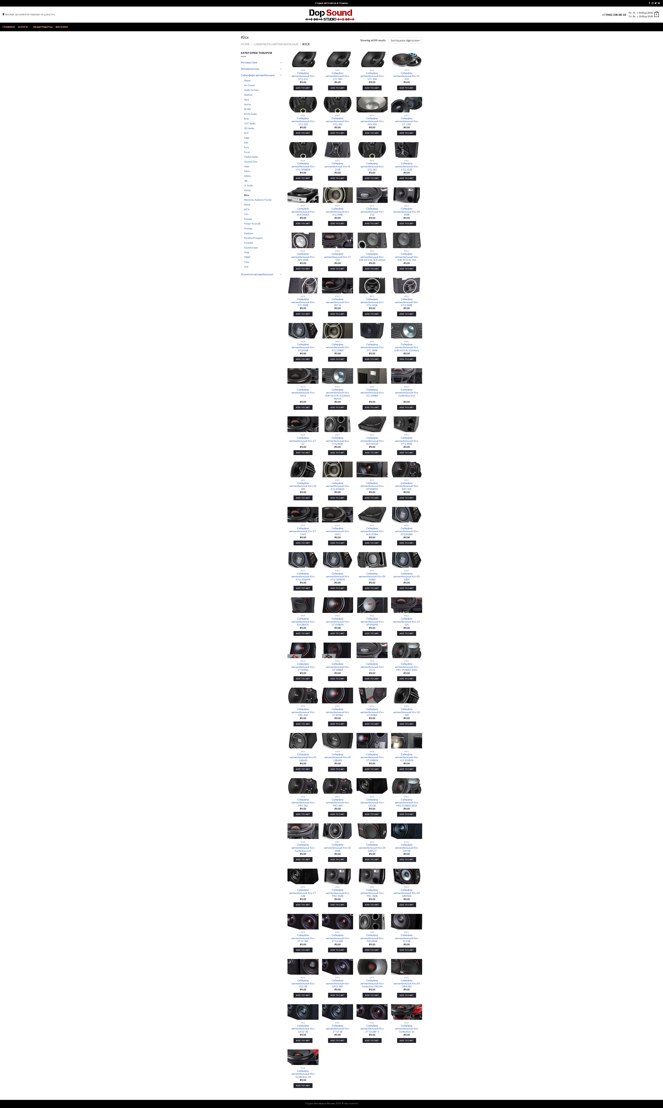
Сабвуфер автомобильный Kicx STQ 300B (406, 302)
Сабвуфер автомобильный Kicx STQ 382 (372, 166)
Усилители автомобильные (257, 274)
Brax (246, 118)
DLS (246, 133)
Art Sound (249, 85)
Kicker (247, 190)
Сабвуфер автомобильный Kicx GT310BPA (337, 621)
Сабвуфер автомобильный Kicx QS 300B (337, 847)
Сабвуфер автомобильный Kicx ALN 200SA (303, 211)
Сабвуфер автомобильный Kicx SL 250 (406, 76)
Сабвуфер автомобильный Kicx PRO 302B (337, 893)
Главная (9, 27)
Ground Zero (250, 161)
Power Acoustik (252, 223)
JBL (246, 180)
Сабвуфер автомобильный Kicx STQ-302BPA (337, 576)
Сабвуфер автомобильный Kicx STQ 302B (372, 302)
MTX (246, 209)
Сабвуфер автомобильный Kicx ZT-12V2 (303, 531)
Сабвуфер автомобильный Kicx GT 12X (337, 256)
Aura (246, 99)
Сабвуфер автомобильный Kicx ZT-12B (303, 893)
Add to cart (303, 88)
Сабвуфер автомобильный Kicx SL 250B (337, 166)
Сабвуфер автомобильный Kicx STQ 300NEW (303, 166)
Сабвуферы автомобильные (276, 44)
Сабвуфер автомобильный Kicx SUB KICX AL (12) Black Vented (337, 394)
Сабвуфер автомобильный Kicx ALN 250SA (372, 531)
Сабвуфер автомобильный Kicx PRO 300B (372, 893)
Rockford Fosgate (253, 238)
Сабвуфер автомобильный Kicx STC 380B (372, 347)
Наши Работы (42, 27)
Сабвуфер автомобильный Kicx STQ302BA (406, 531)
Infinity (247, 176)
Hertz (247, 171)
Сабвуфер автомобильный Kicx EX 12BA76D (406, 983)
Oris (246, 214)
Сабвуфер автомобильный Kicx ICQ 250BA (337, 347)
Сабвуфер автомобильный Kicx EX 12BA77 (372, 847)
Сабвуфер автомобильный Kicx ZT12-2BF (303, 938)
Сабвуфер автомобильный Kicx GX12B (372, 802)
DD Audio (249, 128)
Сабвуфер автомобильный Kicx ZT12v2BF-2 (372, 1028)
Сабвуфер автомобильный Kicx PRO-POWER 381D (406, 802)
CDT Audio (250, 123)
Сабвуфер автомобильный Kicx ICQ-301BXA (337, 486)
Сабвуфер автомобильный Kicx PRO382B (372, 938)
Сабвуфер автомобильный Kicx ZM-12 (337, 302)
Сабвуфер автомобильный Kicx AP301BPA (372, 621)
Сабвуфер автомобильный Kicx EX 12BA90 (303, 757)
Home (245, 44)
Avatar (247, 104)
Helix (246, 166)
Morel (247, 204)
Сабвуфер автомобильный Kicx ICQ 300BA (372, 392)
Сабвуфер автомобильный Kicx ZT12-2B (337, 1028)
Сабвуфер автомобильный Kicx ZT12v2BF (337, 938)
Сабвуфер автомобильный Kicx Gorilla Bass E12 (406, 392)
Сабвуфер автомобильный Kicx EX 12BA (406, 576)
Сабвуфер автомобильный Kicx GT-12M (406, 121)
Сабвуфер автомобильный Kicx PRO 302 (303, 712)
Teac (246, 262)
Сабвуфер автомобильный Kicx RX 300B (406, 211)
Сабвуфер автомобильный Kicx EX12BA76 (303, 621)
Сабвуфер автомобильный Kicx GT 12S (406, 621)
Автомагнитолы (250, 68)
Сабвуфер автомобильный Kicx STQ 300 (337, 121)
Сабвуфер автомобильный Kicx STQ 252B (406, 166)
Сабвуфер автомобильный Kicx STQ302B (303, 347)
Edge (246, 137)
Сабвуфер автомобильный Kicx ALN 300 (372, 121)
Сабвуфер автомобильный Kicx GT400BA (372, 712)
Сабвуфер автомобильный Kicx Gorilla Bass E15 (303, 847)
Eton (246, 147)
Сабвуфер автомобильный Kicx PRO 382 (303, 802)
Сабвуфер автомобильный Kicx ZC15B (406, 938)
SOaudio (248, 242)
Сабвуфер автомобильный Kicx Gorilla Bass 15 (406, 1028)
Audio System (251, 90)
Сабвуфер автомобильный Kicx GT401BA (337, 712)
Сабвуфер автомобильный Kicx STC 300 (372, 76)
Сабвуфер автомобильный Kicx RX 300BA (372, 576)
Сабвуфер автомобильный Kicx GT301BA (303, 666)
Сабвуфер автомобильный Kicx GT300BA (337, 666)
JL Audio (248, 185)
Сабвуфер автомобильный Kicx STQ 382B (406, 440)
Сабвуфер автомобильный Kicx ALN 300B (303, 256)
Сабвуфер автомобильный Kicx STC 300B (303, 302)
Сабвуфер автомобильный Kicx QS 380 (303, 486)
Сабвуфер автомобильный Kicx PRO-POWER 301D (406, 666)
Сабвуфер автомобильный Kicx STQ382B (337, 440)
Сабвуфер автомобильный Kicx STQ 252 (303, 76)
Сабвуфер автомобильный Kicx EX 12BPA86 (406, 893)
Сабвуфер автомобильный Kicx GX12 (303, 392)
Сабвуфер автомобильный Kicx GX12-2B (303, 1028)
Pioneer (248, 219)
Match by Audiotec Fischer (258, 199)
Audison (248, 94)
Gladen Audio (251, 156)
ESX (246, 142)
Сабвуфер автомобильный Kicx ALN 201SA (372, 440)
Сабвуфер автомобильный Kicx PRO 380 (337, 802)
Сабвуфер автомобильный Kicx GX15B (406, 847)
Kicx (246, 195)
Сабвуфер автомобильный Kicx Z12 (372, 211)
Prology (248, 228)
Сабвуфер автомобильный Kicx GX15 (337, 531)
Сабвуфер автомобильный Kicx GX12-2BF (337, 983)
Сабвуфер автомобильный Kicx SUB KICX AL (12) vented (372, 256)
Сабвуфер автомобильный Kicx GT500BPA (372, 757)
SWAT (247, 257)
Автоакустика (249, 62)
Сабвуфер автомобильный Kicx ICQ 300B (337, 211)
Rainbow (248, 233)
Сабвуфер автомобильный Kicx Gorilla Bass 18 (303, 1073)
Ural (246, 266)
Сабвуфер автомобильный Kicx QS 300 (406, 712)
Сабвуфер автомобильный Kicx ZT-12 (303, 440)
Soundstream (251, 247)
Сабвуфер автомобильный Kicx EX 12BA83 (337, 757)
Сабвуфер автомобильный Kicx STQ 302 (303, 121)
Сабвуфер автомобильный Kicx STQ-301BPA (303, 576)
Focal (247, 152)
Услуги (23, 27)
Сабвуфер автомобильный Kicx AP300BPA (372, 486)
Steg (246, 252)
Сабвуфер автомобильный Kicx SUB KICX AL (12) (406, 256)
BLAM (247, 109)
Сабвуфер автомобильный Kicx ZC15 (372, 666)
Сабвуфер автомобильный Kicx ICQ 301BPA (406, 757)
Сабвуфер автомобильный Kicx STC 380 (337, 76)
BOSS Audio (250, 114)
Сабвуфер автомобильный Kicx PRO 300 (406, 486)
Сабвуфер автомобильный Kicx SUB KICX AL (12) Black (406, 347)
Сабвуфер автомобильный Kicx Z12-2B (303, 983)
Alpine (247, 80)
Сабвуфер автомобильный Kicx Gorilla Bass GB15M (372, 983)
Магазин (62, 27)
